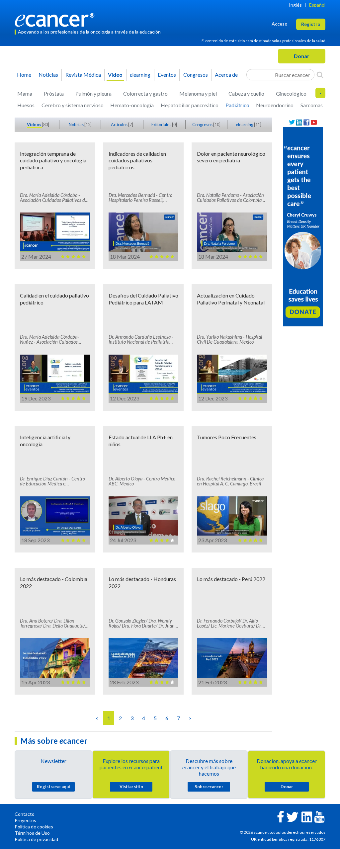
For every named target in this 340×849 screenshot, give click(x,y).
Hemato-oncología (132, 105)
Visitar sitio (131, 786)
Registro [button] (310, 24)
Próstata (54, 93)
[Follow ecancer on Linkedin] (306, 816)
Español (317, 5)
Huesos (26, 105)
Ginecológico (291, 93)
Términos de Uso (32, 833)
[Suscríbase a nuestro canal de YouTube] (314, 122)
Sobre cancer (209, 786)
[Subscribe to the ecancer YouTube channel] (319, 816)
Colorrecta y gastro (145, 93)
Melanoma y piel (198, 93)
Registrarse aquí (53, 786)
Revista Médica (83, 74)
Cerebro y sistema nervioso (73, 105)
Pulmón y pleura (93, 93)
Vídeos (34, 124)
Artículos (119, 124)
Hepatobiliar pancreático (189, 105)
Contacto (25, 814)
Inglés (295, 5)
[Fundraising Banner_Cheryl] (303, 226)
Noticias (48, 74)
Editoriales (161, 124)
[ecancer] (56, 19)
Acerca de (226, 74)
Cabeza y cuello (246, 93)
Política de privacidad (36, 839)
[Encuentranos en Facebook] (306, 122)
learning (140, 74)
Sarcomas (311, 105)
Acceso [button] (280, 24)
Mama (24, 93)
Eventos (167, 74)
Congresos (195, 74)
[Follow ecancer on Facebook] (281, 816)
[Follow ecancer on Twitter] (292, 816)
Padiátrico (237, 105)
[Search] (319, 74)
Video (115, 74)
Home (24, 74)
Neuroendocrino (275, 105)
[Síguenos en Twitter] (292, 122)
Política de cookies (34, 826)
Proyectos (25, 820)
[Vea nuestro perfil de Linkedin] (299, 122)
